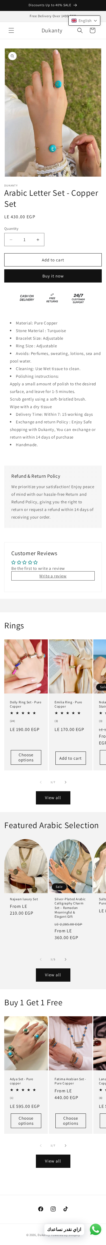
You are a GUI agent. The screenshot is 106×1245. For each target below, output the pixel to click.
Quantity (11, 228)
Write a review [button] (52, 576)
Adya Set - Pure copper (21, 1081)
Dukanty (44, 1235)
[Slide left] (40, 782)
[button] (11, 30)
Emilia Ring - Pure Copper (68, 704)
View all (53, 797)
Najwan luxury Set (24, 899)
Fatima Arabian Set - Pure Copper (70, 1081)
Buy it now (53, 276)
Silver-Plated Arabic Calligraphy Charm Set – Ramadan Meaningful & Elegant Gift (70, 908)
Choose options (26, 757)
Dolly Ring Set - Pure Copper (26, 704)
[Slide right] (65, 782)
